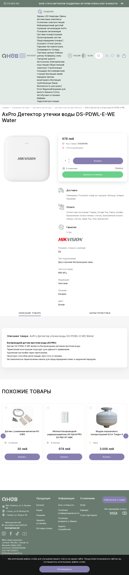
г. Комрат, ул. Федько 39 (16, 515)
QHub (41, 4)
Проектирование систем (49, 37)
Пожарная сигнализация (49, 31)
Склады (55, 49)
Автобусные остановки (48, 95)
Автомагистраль (55, 46)
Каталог (40, 505)
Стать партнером (55, 4)
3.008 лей (107, 449)
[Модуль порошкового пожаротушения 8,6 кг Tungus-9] (106, 418)
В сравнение (71, 168)
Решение (119, 168)
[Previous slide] (3, 436)
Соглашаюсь (64, 569)
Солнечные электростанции (50, 22)
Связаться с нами (114, 499)
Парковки (41, 46)
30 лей (22, 449)
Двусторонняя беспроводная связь (75, 262)
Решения (40, 515)
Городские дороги (46, 58)
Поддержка (73, 4)
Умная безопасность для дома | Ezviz (49, 86)
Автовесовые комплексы (49, 19)
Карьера (84, 510)
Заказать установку (92, 174)
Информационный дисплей (50, 25)
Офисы (62, 16)
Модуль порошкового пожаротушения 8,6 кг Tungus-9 (107, 433)
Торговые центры (45, 52)
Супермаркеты (44, 49)
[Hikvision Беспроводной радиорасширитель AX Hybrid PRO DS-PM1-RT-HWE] (64, 418)
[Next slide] (125, 436)
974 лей (64, 449)
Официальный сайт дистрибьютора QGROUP (16, 525)
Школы (57, 43)
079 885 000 (12, 3)
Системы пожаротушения (49, 34)
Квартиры (54, 16)
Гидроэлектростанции (48, 101)
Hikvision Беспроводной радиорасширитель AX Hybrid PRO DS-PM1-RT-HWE (64, 434)
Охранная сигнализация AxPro (52, 28)
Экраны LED (43, 16)
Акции (39, 510)
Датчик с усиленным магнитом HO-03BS (22, 433)
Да (59, 251)
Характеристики (99, 313)
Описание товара (30, 313)
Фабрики (41, 98)
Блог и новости (109, 4)
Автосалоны (43, 61)
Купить (98, 161)
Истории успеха (90, 4)
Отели (50, 43)
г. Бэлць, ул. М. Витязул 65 (17, 511)
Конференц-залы (53, 55)
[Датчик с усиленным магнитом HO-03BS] (22, 418)
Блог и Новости (66, 505)
